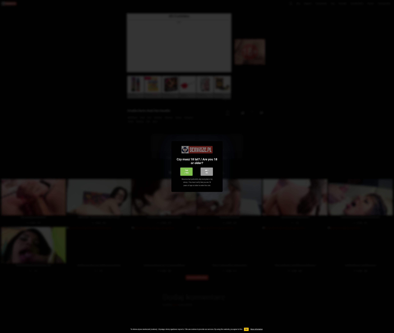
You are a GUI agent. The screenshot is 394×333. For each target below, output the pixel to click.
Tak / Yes (186, 171)
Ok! (246, 329)
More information (256, 329)
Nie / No (206, 171)
